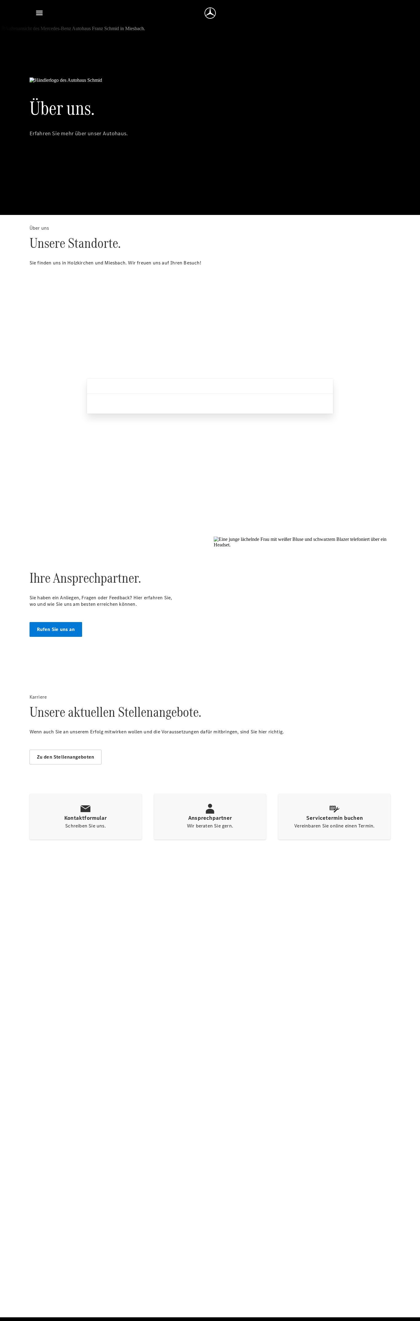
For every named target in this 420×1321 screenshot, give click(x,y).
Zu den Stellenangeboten (65, 757)
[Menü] (39, 12)
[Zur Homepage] (210, 13)
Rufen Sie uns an (56, 629)
